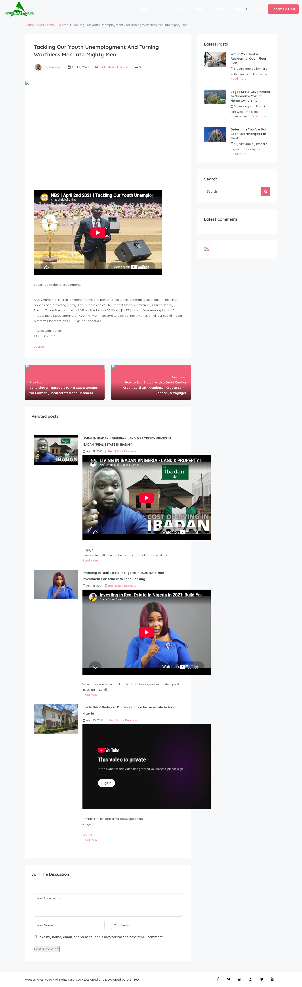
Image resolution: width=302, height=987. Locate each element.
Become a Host (283, 9)
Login (238, 9)
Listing (182, 9)
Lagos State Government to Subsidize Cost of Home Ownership (250, 96)
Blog (198, 9)
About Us (162, 9)
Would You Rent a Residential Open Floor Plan (248, 58)
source (39, 347)
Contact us (218, 9)
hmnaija (55, 67)
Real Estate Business (53, 25)
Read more (238, 78)
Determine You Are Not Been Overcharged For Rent (248, 133)
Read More (90, 560)
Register (258, 9)
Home (143, 9)
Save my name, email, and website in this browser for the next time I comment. (101, 937)
